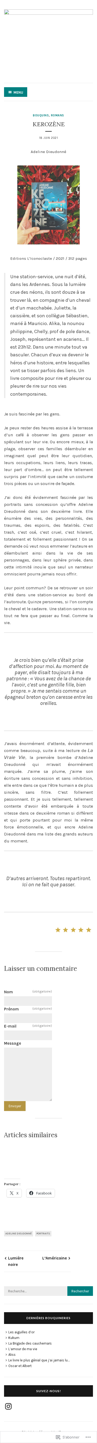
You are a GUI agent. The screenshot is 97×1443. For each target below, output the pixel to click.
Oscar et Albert (20, 1366)
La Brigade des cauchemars (30, 1343)
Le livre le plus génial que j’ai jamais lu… (39, 1360)
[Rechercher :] (48, 1291)
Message (12, 1043)
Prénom (28, 1008)
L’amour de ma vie (22, 1349)
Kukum (13, 1338)
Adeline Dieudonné (18, 1233)
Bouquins (41, 115)
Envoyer (15, 1106)
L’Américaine (54, 1258)
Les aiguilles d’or (21, 1332)
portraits (43, 1233)
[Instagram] (8, 1406)
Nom (28, 991)
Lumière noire (15, 1261)
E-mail (28, 1026)
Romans (57, 115)
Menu (18, 92)
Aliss (12, 1355)
